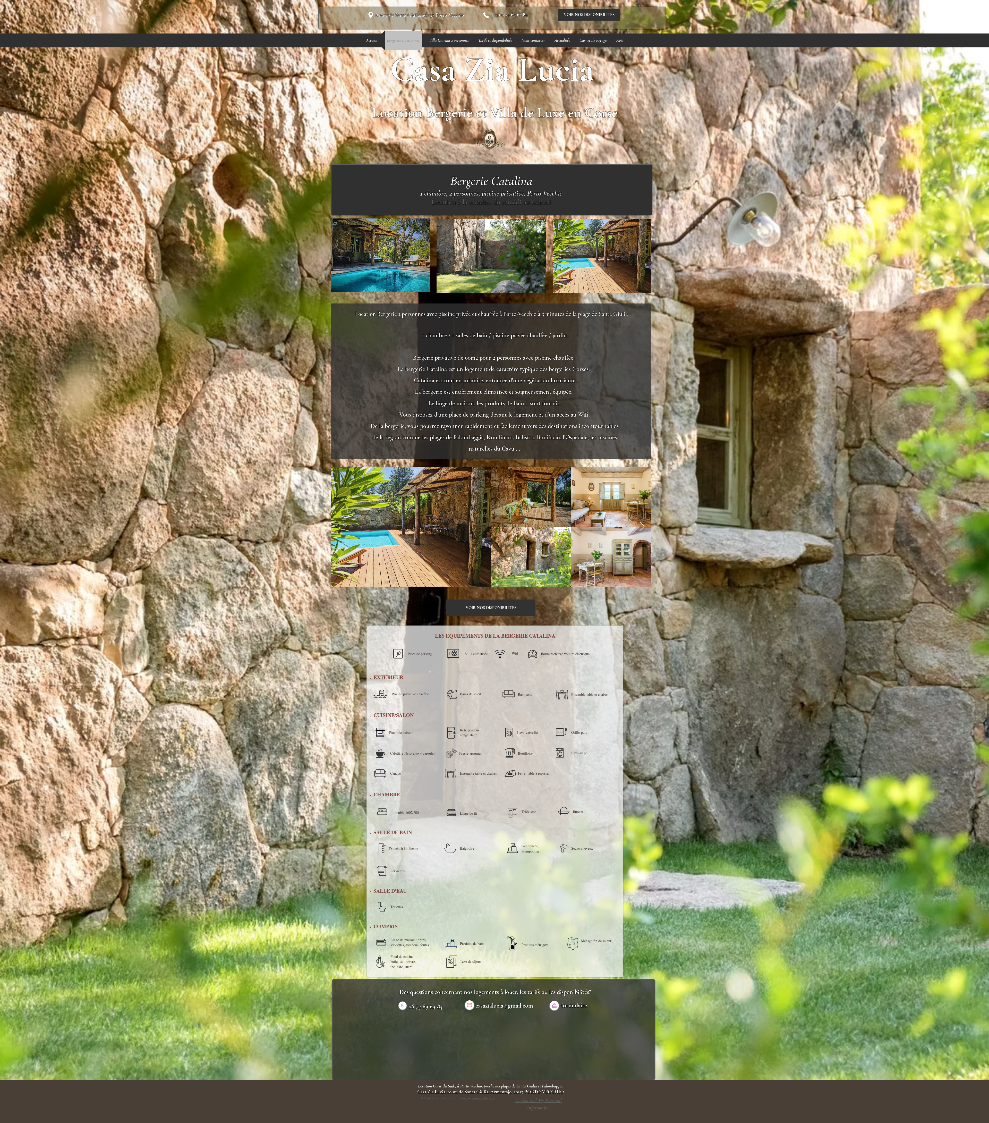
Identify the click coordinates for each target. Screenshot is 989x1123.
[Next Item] (642, 527)
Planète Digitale (483, 1098)
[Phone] (486, 15)
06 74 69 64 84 (425, 1006)
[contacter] (554, 1005)
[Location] (371, 15)
